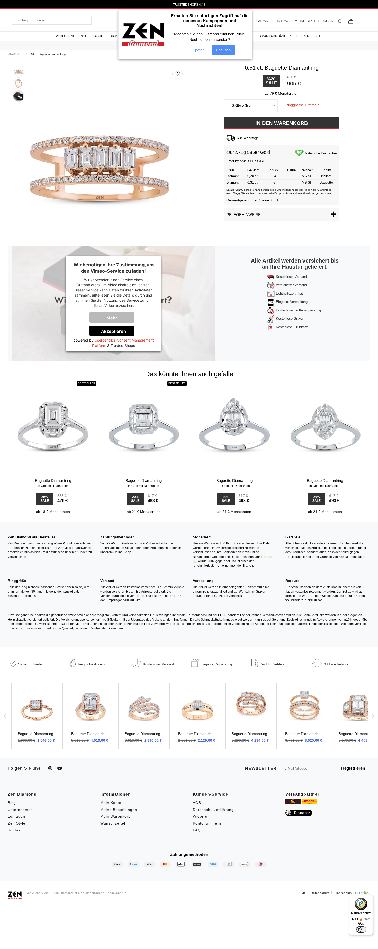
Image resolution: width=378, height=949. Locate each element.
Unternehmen (20, 810)
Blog (12, 803)
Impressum (343, 892)
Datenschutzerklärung (213, 810)
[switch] (361, 929)
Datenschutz (320, 892)
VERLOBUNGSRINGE (71, 36)
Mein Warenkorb (115, 816)
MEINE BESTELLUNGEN (314, 21)
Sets (318, 36)
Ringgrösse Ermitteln (302, 105)
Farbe (291, 170)
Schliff (326, 170)
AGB (197, 803)
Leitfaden (16, 816)
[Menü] (370, 898)
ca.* (230, 152)
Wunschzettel (112, 823)
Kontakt (15, 830)
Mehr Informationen (115, 319)
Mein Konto (110, 803)
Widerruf (201, 816)
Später (198, 50)
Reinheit (307, 170)
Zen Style (16, 823)
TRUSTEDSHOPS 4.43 (189, 4)
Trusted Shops (123, 345)
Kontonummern (207, 823)
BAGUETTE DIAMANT (107, 36)
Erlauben (223, 50)
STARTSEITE (16, 54)
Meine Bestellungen (118, 810)
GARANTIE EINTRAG (273, 21)
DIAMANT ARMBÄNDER (273, 36)
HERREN (302, 36)
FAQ (197, 830)
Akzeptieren (113, 331)
